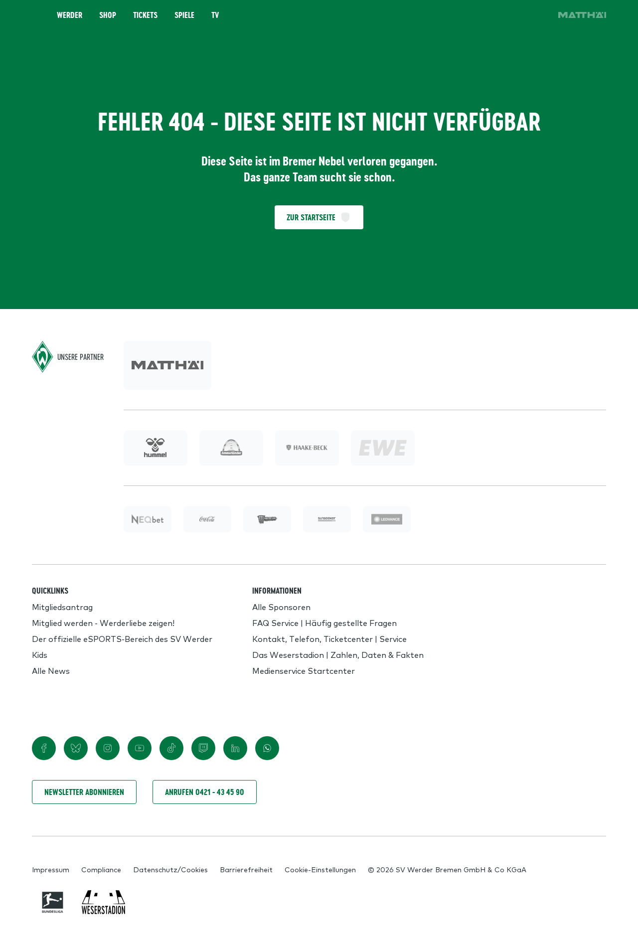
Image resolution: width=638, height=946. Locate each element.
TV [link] (215, 14)
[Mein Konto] (538, 15)
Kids (39, 654)
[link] (582, 15)
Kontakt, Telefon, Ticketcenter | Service (329, 638)
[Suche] (482, 15)
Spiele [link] (184, 14)
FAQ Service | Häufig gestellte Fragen (324, 623)
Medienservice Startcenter (303, 670)
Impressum (50, 869)
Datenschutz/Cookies (170, 869)
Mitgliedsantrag (62, 607)
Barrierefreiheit (246, 869)
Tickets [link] (145, 14)
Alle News (51, 670)
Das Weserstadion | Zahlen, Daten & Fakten (338, 654)
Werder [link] (69, 14)
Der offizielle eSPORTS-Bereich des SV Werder (122, 638)
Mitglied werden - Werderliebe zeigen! (103, 623)
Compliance (101, 869)
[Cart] (510, 15)
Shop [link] (107, 14)
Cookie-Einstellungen (320, 869)
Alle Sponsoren (281, 607)
